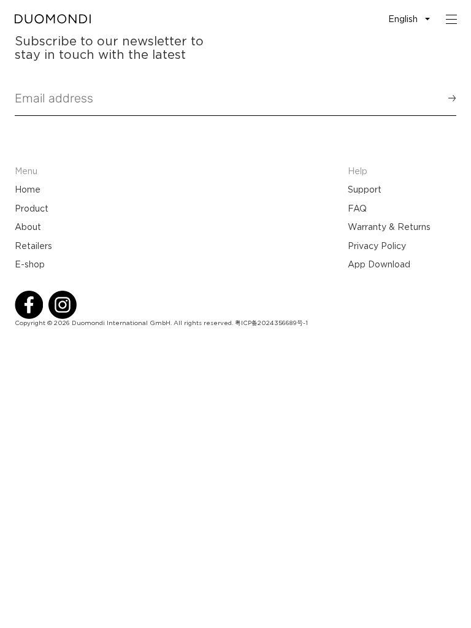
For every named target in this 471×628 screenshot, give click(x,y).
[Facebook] (29, 305)
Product (31, 208)
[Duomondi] (53, 19)
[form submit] (446, 98)
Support (364, 189)
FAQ (357, 208)
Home (27, 189)
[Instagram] (62, 305)
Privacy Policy (377, 246)
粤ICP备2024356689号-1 (271, 323)
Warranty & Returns (389, 227)
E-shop (30, 264)
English (403, 19)
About (28, 227)
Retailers (33, 246)
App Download (379, 264)
